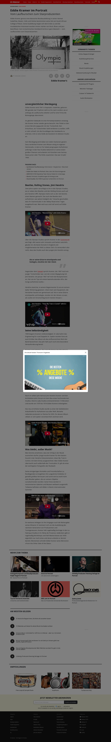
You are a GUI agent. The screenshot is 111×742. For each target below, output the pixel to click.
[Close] (85, 352)
